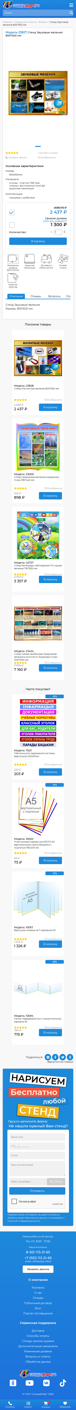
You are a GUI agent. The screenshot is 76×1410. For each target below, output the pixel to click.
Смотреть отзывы (48, 152)
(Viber (28, 1261)
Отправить (37, 1191)
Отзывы (35, 296)
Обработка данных (38, 1361)
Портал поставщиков (38, 1313)
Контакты (38, 1287)
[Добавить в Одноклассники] (70, 1057)
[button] (38, 146)
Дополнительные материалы (38, 1346)
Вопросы (54, 296)
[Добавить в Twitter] (62, 1057)
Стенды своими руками (38, 1341)
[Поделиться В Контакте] (48, 1057)
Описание (16, 296)
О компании (38, 1280)
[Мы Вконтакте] (46, 1383)
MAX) (48, 1261)
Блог (38, 1308)
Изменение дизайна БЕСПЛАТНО (13, 267)
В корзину (50, 407)
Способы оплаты (38, 1336)
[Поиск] (71, 13)
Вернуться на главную (60, 1061)
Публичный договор (38, 1303)
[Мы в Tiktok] (63, 1383)
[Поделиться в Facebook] (55, 1057)
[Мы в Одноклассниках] (13, 1383)
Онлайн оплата (63, 266)
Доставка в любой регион (46, 266)
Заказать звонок (17, 157)
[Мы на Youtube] (29, 1383)
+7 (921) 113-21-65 (38, 1258)
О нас (38, 1292)
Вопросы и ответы (38, 1356)
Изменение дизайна (38, 1351)
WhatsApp (38, 1261)
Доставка (38, 1330)
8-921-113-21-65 (38, 1252)
